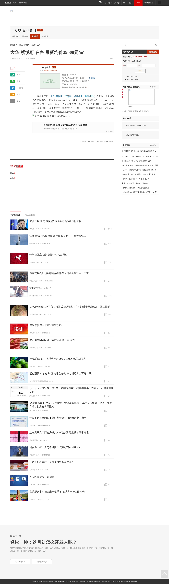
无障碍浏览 (23, 3)
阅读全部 (153, 87)
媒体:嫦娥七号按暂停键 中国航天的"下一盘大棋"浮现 (58, 236)
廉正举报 (127, 581)
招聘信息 (83, 581)
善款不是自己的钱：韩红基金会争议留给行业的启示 (57, 417)
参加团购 (45, 36)
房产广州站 (109, 131)
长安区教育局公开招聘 (41, 476)
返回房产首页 (42, 562)
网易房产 (33, 58)
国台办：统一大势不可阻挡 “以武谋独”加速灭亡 (55, 447)
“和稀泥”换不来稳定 (40, 288)
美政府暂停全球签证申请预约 (45, 325)
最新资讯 (126, 145)
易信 (18, 75)
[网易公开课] (108, 2)
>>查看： (125, 111)
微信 (18, 81)
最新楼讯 (35, 36)
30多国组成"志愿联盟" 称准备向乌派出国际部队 (55, 221)
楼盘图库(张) (74, 87)
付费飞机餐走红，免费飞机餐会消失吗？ (51, 462)
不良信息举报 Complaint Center (112, 581)
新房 (33, 45)
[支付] (124, 2)
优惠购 (68, 96)
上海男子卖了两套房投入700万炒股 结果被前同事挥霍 (59, 432)
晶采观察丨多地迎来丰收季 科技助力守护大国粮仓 (57, 491)
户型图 (130, 111)
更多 (18, 101)
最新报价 (89, 96)
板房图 (135, 111)
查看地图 (92, 78)
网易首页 (8, 3)
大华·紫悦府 (45, 67)
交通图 (130, 107)
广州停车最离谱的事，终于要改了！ (135, 179)
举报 (111, 58)
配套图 (146, 111)
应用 (14, 3)
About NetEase (59, 581)
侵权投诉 (134, 581)
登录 (138, 3)
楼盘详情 (65, 87)
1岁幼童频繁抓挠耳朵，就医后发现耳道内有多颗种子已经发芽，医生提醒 (69, 306)
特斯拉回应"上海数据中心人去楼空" (48, 254)
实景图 (141, 111)
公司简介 (68, 581)
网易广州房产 (24, 45)
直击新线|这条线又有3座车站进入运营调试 (65, 125)
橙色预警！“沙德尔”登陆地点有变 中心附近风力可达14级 (60, 373)
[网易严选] (117, 2)
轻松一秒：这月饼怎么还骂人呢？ (43, 542)
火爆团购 (153, 52)
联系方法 (75, 581)
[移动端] (100, 2)
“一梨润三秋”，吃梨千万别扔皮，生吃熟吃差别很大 (57, 358)
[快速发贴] (12, 68)
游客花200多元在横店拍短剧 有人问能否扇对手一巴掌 (59, 273)
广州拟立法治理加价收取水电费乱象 (135, 188)
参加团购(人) (84, 87)
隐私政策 (97, 581)
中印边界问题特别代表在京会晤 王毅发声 (52, 340)
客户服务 (90, 581)
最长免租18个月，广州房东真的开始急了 (137, 161)
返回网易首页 (20, 562)
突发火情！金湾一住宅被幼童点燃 (135, 183)
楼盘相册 (78, 96)
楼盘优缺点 (127, 118)
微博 (18, 94)
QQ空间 (20, 88)
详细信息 (25, 36)
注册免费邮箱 (148, 3)
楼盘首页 (15, 36)
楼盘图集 (131, 87)
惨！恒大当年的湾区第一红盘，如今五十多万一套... (61, 129)
